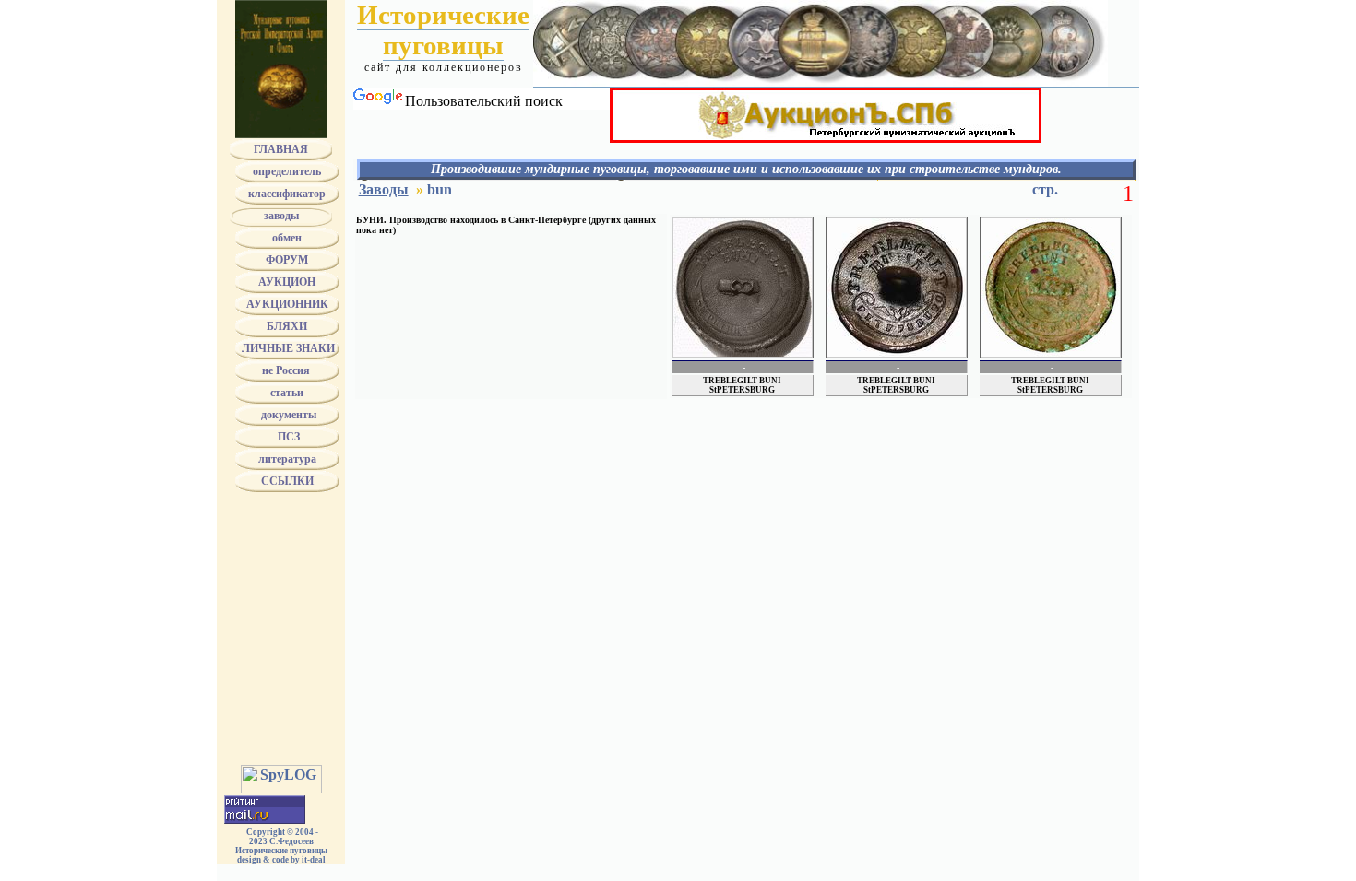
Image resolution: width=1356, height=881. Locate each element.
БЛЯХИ (286, 326)
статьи (287, 392)
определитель (287, 171)
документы (287, 414)
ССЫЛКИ (287, 481)
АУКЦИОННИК (287, 304)
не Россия (287, 370)
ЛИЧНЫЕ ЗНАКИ (286, 348)
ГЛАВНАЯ (281, 149)
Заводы (384, 189)
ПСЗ (287, 436)
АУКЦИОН (287, 282)
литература (287, 458)
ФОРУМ (287, 259)
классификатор (287, 193)
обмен (287, 237)
